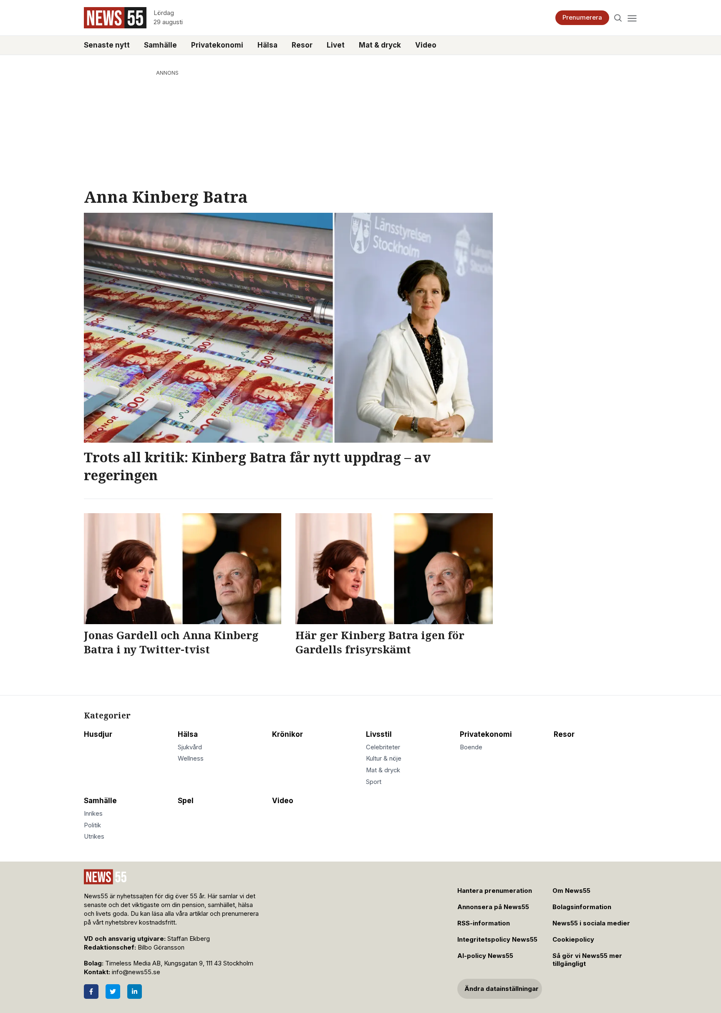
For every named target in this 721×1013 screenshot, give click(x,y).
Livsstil (379, 734)
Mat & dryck (380, 45)
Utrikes (94, 836)
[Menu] (632, 18)
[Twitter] (113, 991)
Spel (186, 800)
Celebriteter (383, 747)
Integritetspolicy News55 (497, 939)
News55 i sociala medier (591, 923)
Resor (302, 45)
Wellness (191, 758)
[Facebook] (91, 991)
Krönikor (287, 734)
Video (425, 45)
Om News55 (571, 891)
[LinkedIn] (134, 991)
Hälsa (267, 45)
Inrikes (93, 813)
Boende (471, 747)
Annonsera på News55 (493, 907)
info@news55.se (136, 972)
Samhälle (160, 45)
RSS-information (483, 923)
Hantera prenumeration (494, 891)
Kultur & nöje (383, 758)
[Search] (618, 18)
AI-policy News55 (485, 956)
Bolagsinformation (581, 907)
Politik (92, 825)
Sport (373, 782)
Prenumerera (582, 17)
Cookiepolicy (573, 939)
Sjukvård (190, 747)
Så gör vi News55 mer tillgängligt (587, 960)
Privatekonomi (217, 45)
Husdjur (98, 734)
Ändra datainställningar (501, 989)
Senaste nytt (107, 45)
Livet (336, 45)
